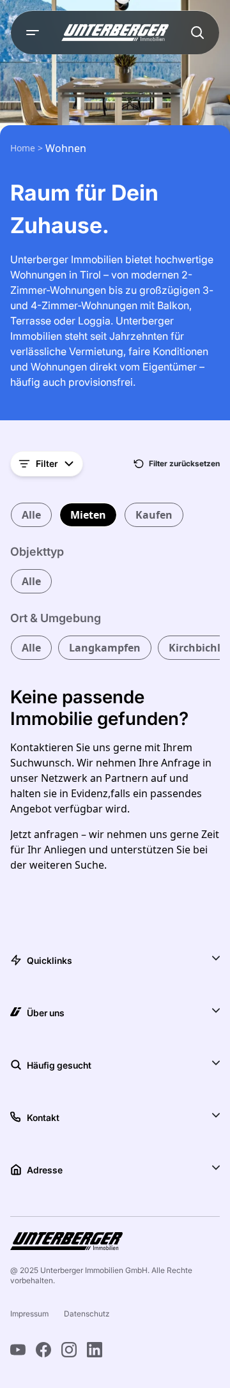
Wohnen (65, 148)
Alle (31, 515)
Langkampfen (105, 648)
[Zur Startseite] (115, 33)
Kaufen (153, 515)
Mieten (88, 515)
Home (24, 148)
